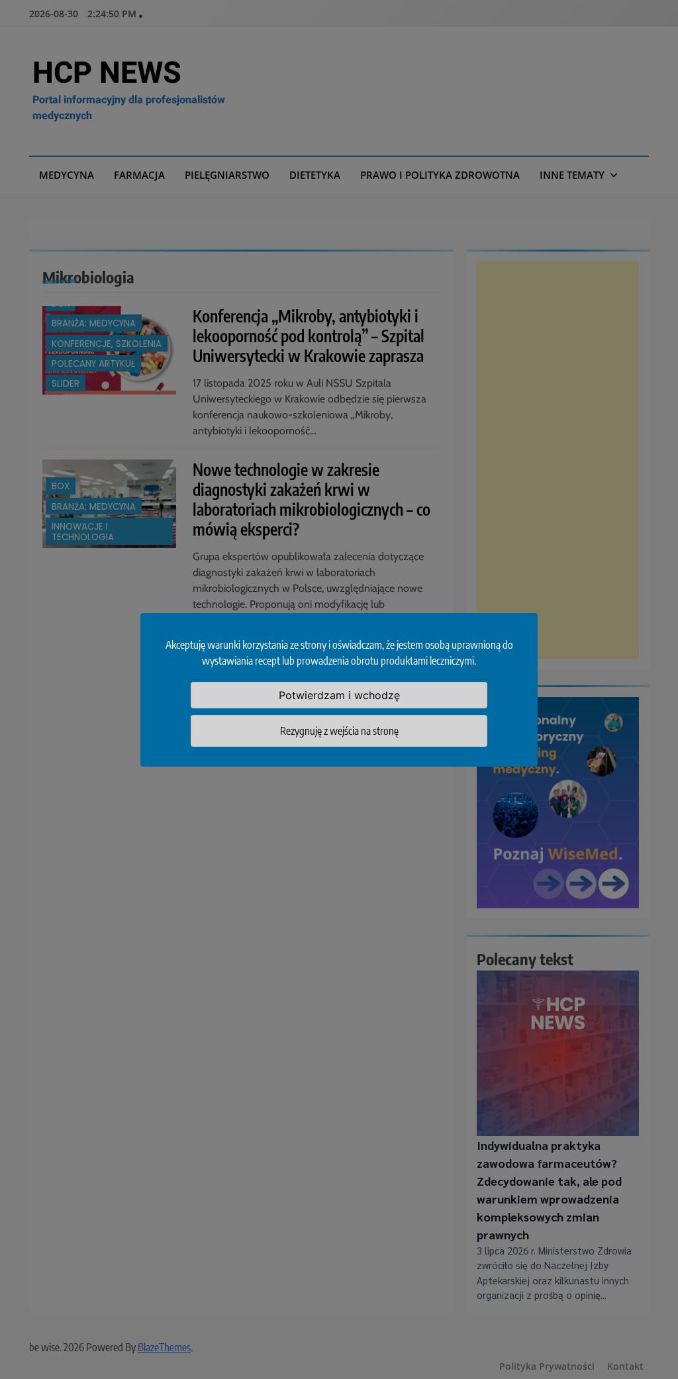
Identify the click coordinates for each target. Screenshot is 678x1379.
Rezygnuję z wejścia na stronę (339, 730)
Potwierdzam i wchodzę (339, 695)
